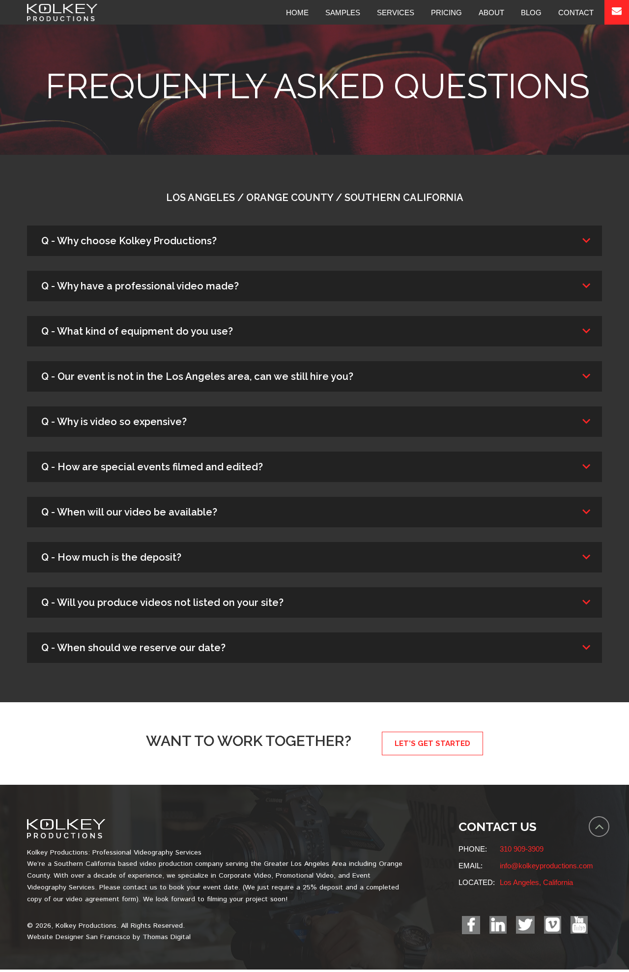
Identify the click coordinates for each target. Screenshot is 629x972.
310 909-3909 (521, 849)
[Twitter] (525, 925)
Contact (576, 12)
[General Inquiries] (616, 12)
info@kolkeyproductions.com (546, 865)
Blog (531, 12)
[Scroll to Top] (599, 826)
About (491, 12)
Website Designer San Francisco (78, 937)
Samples (342, 12)
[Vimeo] (552, 925)
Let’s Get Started (432, 743)
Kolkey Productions (86, 926)
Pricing (446, 12)
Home (297, 12)
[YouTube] (579, 925)
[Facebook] (471, 925)
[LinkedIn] (498, 925)
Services (395, 12)
